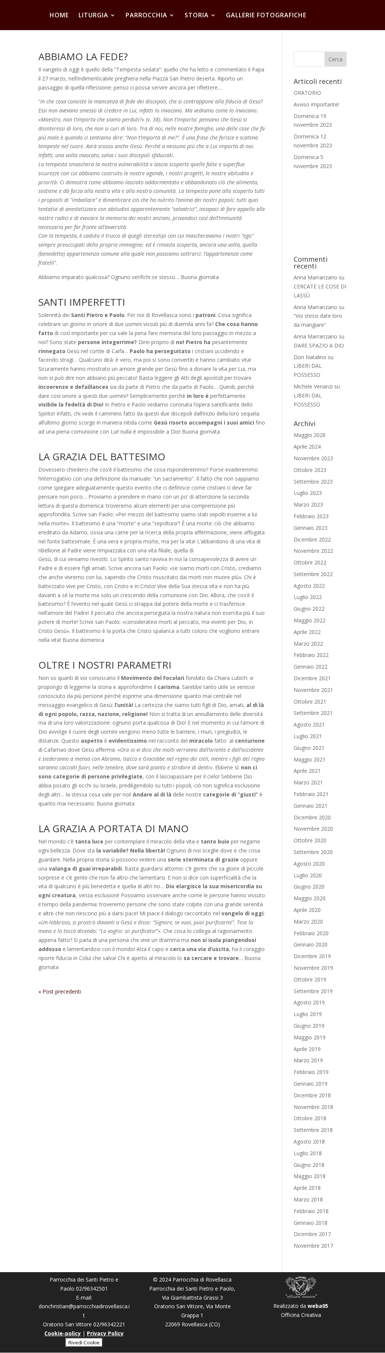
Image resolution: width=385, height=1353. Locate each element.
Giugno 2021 (309, 747)
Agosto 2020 (309, 863)
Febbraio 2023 (311, 516)
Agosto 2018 (309, 1141)
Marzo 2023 (308, 504)
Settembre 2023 (313, 481)
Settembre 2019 (313, 991)
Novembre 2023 (313, 458)
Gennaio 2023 (310, 527)
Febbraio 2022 (311, 654)
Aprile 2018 (307, 1187)
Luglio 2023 (308, 492)
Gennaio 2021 (310, 805)
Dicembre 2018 (312, 1095)
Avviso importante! (316, 104)
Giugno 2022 (309, 608)
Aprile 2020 (307, 909)
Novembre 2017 (313, 1245)
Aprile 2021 (307, 770)
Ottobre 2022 (310, 562)
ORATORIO (307, 92)
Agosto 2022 (309, 585)
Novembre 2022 (313, 550)
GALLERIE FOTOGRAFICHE (266, 15)
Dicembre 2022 (312, 539)
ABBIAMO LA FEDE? (83, 56)
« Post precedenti (59, 991)
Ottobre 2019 (310, 979)
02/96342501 (92, 1288)
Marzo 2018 (308, 1199)
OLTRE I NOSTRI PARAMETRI (104, 665)
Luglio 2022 (308, 597)
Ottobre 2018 (310, 1118)
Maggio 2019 (310, 1037)
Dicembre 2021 (312, 678)
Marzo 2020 (308, 921)
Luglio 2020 (308, 875)
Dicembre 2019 (312, 956)
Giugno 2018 (309, 1164)
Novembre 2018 (313, 1106)
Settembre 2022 (313, 574)
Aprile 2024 (307, 446)
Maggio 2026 (310, 434)
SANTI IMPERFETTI (81, 302)
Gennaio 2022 (310, 666)
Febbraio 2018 (311, 1211)
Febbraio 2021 (311, 794)
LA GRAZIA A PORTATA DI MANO (113, 828)
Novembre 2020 (313, 828)
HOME (59, 15)
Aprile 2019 (307, 1049)
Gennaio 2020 (310, 944)
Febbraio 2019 (311, 1071)
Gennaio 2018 (310, 1222)
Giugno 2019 (309, 1025)
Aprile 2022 (307, 632)
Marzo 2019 (308, 1060)
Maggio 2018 (310, 1176)
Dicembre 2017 (312, 1234)
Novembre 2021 (313, 689)
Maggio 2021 (310, 759)
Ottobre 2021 (310, 701)
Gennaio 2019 (310, 1083)
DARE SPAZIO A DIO (319, 345)
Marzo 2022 (308, 643)
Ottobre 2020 (310, 840)
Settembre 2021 (313, 712)
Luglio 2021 (308, 736)
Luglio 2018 (308, 1153)
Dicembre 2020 (312, 817)
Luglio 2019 (308, 1014)
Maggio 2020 (310, 898)
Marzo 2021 (308, 782)
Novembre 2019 (313, 967)
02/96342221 (109, 1324)
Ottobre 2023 (310, 469)
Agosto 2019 (309, 1002)
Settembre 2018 (313, 1129)
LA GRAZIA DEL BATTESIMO (101, 456)
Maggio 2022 (310, 620)
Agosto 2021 (309, 724)
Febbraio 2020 (311, 933)
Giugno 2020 (309, 886)
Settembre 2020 (313, 851)
